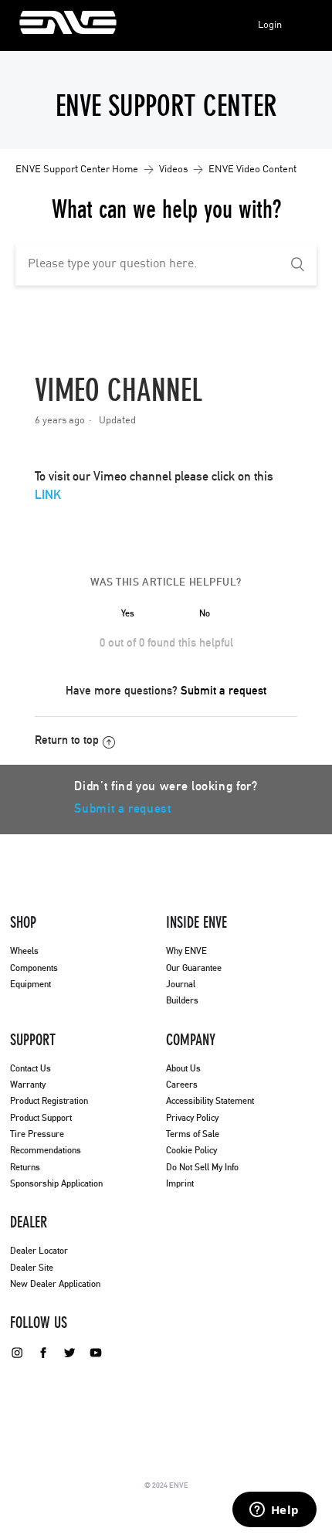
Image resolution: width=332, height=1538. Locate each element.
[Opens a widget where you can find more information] (274, 1511)
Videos (173, 170)
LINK (48, 495)
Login (270, 25)
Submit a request (223, 691)
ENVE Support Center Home (76, 170)
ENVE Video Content (252, 170)
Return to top (67, 740)
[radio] (127, 613)
